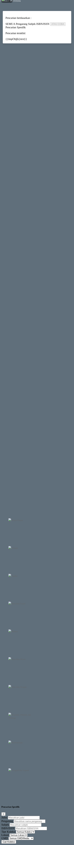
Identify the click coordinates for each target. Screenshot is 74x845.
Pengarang (7, 821)
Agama (14, 576)
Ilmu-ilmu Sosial (18, 603)
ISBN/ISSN (7, 828)
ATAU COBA (57, 24)
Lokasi (5, 835)
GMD (4, 838)
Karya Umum (17, 520)
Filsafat (14, 548)
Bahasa (14, 631)
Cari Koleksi (9, 842)
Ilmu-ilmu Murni (18, 659)
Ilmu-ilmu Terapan (19, 687)
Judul (4, 817)
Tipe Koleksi (8, 831)
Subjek (5, 824)
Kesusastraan (17, 742)
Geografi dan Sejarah (20, 770)
